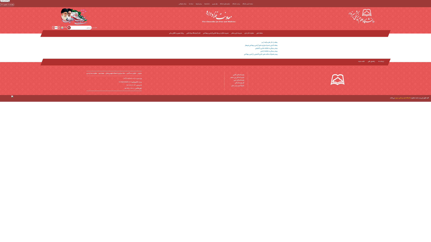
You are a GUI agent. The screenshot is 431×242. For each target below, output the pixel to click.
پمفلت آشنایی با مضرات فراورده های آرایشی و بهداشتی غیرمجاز (261, 45)
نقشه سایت (361, 61)
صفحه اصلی (259, 33)
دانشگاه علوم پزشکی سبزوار (402, 98)
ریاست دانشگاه (236, 4)
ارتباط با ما (381, 61)
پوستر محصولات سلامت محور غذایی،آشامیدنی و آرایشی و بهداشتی (260, 54)
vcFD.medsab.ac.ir (129, 78)
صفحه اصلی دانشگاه (248, 4)
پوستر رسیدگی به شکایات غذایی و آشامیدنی (266, 48)
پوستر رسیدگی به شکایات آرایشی (268, 51)
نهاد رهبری (214, 4)
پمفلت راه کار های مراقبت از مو (269, 42)
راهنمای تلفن (371, 61)
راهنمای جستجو (94, 27)
